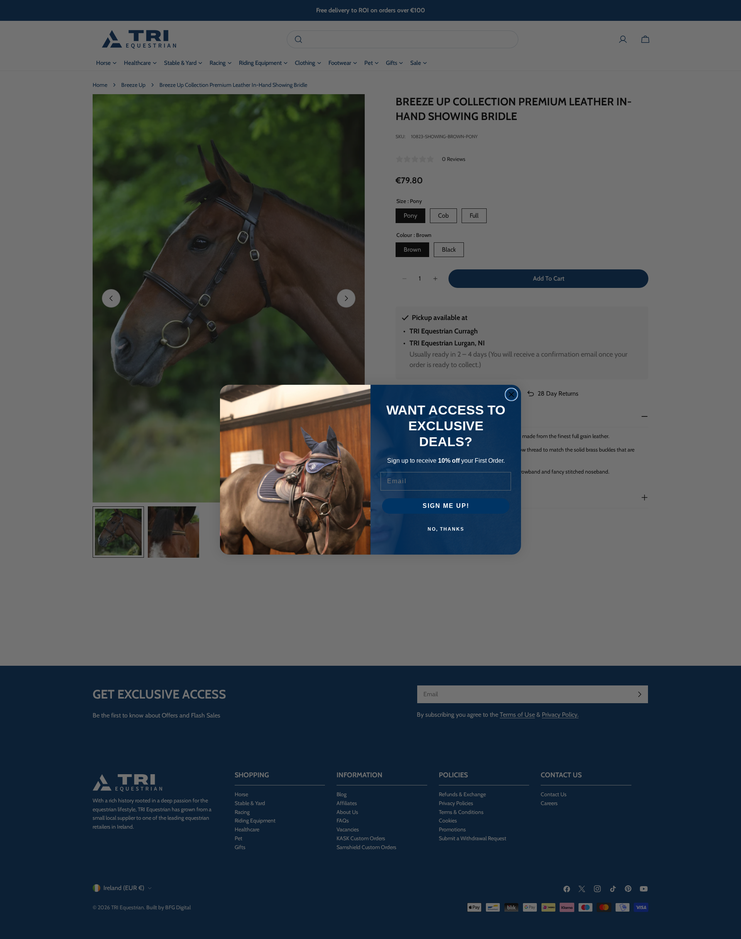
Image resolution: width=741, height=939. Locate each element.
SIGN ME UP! (446, 505)
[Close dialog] (511, 394)
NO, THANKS (446, 529)
